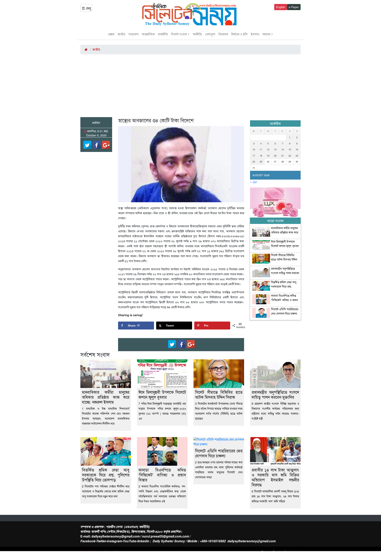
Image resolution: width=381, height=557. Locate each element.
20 (275, 155)
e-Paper (294, 7)
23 (297, 155)
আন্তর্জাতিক (148, 34)
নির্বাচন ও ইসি (239, 34)
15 (290, 149)
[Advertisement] (190, 87)
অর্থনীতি (197, 34)
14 (282, 149)
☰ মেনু (86, 8)
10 (254, 149)
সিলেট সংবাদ (179, 34)
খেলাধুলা (210, 34)
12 (268, 149)
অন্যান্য (266, 34)
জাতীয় (121, 34)
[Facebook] (97, 145)
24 (254, 161)
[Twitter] (87, 145)
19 (268, 155)
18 (261, 155)
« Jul (253, 182)
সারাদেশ (133, 34)
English (280, 7)
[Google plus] (106, 145)
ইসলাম (255, 34)
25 (261, 161)
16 (297, 149)
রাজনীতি (163, 34)
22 (290, 155)
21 (282, 155)
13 (275, 149)
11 (261, 149)
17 (254, 155)
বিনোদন (223, 34)
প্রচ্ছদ (111, 34)
